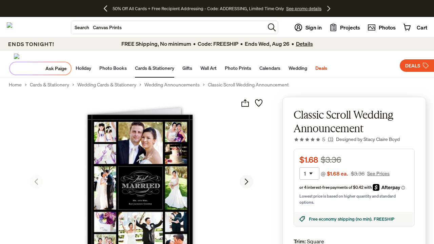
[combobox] (168, 27)
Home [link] (15, 84)
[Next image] (246, 181)
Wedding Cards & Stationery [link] (106, 84)
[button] (272, 27)
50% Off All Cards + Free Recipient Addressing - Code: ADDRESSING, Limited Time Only (198, 8)
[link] (313, 139)
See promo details (303, 8)
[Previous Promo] (108, 8)
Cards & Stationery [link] (49, 84)
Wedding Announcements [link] (172, 84)
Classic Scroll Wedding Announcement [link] (248, 84)
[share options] (245, 103)
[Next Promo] (328, 8)
